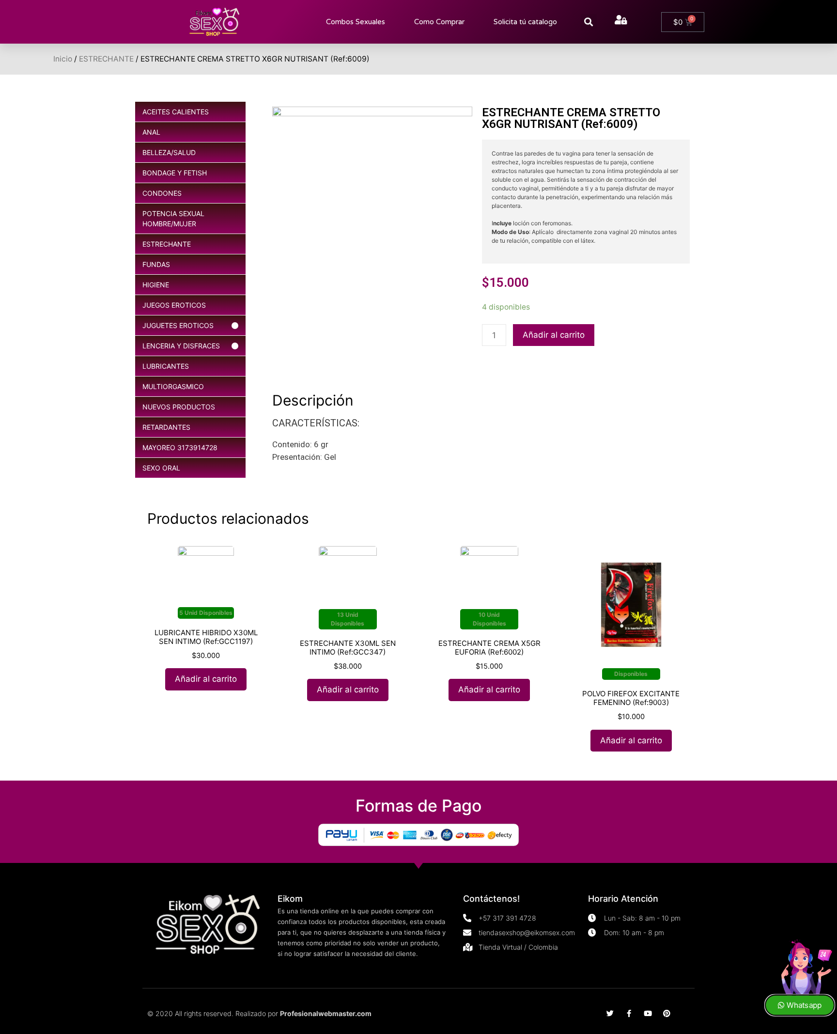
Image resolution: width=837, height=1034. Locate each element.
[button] (589, 22)
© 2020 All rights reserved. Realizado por (259, 1013)
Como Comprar (439, 21)
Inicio (62, 58)
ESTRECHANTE (106, 58)
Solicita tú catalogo (525, 21)
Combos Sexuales (355, 21)
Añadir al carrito (554, 335)
